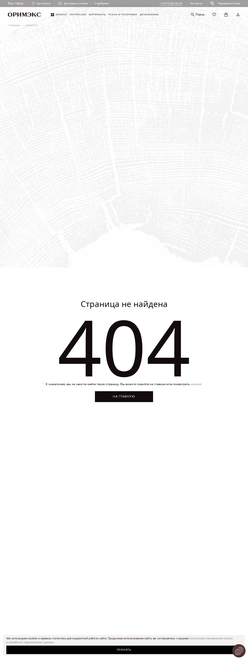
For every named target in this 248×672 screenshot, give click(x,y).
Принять (124, 649)
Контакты (196, 3)
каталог (196, 384)
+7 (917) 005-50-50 (171, 3)
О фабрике (101, 3)
